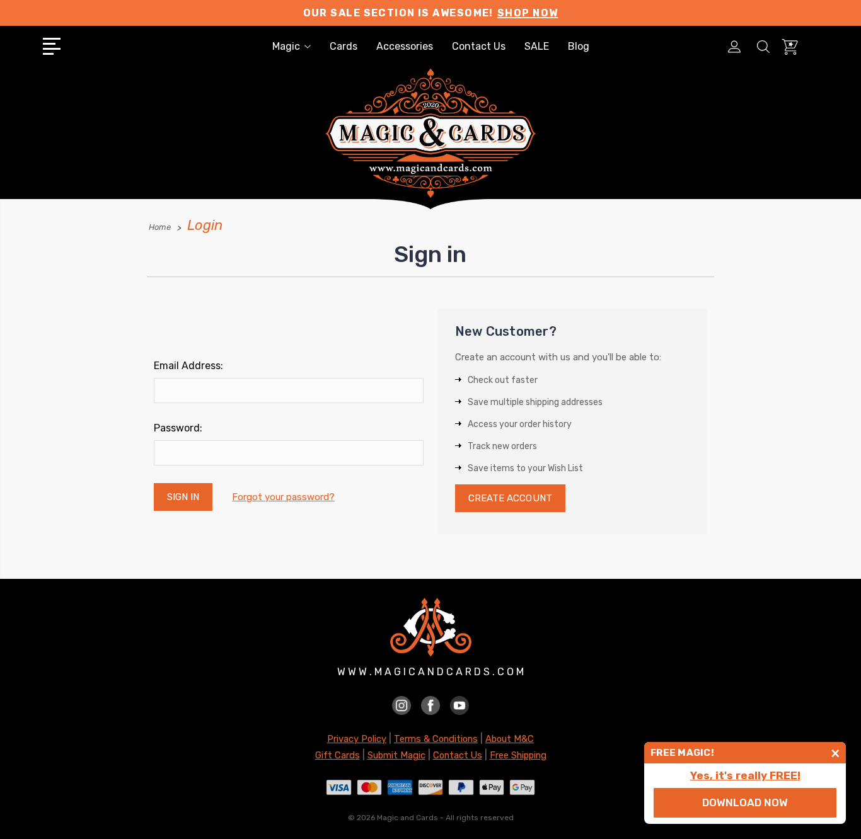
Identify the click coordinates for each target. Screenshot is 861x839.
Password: (178, 428)
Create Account (510, 498)
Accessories (404, 46)
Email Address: (188, 366)
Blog (578, 46)
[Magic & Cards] (430, 150)
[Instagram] (401, 704)
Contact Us (479, 46)
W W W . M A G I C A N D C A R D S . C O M (430, 672)
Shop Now (527, 13)
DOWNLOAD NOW (745, 802)
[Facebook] (430, 704)
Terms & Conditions (436, 739)
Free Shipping (518, 755)
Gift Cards (337, 755)
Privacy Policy (356, 739)
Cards (343, 46)
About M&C (509, 739)
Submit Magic (396, 755)
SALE (536, 46)
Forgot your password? (283, 497)
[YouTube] (459, 704)
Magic (286, 46)
